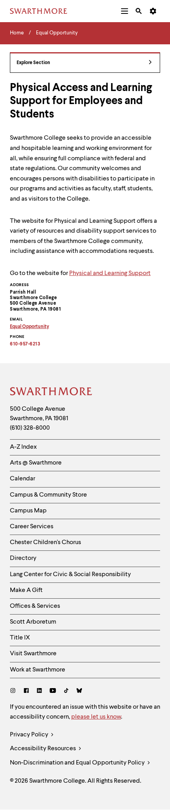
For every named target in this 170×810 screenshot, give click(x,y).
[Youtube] (52, 691)
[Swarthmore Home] (51, 392)
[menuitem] (124, 11)
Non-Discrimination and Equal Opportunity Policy (78, 763)
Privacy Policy (29, 735)
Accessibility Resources (43, 749)
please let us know (96, 717)
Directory (23, 558)
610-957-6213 (25, 344)
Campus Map (28, 511)
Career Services (31, 527)
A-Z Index (23, 447)
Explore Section (33, 63)
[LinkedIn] (39, 691)
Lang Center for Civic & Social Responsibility (70, 574)
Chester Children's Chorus (45, 542)
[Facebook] (26, 691)
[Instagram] (14, 691)
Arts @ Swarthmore (36, 463)
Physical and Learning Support (110, 273)
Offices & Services (35, 606)
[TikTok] (66, 691)
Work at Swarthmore (37, 670)
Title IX (20, 638)
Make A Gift (26, 590)
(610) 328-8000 (30, 428)
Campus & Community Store (48, 495)
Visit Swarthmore (33, 654)
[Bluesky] (79, 691)
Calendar (22, 479)
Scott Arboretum (33, 622)
